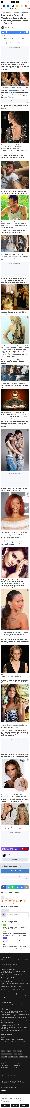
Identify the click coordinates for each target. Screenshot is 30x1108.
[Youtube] (11, 1075)
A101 (15, 1054)
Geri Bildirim (4, 1063)
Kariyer (15, 1062)
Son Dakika (4, 1056)
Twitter (3, 1051)
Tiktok (19, 1054)
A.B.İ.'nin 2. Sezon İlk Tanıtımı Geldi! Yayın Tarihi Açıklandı (14, 974)
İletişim (2, 1070)
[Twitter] (8, 1075)
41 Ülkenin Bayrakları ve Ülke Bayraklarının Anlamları (12, 1039)
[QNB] (17, 5)
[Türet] (22, 5)
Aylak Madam (11, 27)
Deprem (9, 1051)
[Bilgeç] (26, 5)
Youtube (19, 1051)
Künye (15, 1067)
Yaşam (4, 937)
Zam (14, 1051)
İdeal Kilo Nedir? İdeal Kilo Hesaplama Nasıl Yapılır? (12, 1030)
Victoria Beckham (6, 794)
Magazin (8, 12)
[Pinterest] (14, 1075)
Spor (4, 924)
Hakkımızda (3, 1062)
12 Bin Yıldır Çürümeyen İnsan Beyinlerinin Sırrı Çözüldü (14, 940)
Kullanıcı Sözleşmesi (18, 1063)
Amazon (8, 676)
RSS (15, 1069)
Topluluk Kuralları (5, 1067)
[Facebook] (5, 1075)
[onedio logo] (14, 1090)
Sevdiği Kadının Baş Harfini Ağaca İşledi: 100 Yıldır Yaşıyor (14, 995)
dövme (25, 675)
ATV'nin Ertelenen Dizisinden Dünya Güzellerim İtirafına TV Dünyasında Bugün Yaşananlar (14, 947)
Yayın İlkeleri (17, 1065)
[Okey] (8, 5)
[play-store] (13, 1081)
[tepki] (2, 900)
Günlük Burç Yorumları (7, 1054)
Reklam (2, 1069)
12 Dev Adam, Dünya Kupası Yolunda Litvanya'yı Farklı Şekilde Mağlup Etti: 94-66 (15, 928)
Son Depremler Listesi (6, 1002)
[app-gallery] (21, 1081)
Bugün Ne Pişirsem (13, 1056)
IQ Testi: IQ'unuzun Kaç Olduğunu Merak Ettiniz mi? (12, 1044)
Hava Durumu (4, 1000)
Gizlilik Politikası (4, 1065)
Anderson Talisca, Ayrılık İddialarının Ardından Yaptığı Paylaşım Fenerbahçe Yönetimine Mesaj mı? (15, 934)
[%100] (12, 5)
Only (19, 223)
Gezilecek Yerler (23, 1056)
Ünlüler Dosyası (15, 12)
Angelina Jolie (12, 90)
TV (3, 944)
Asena (3, 254)
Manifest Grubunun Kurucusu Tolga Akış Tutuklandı (12, 993)
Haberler (3, 12)
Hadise (7, 347)
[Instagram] (2, 1075)
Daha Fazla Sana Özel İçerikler (14, 870)
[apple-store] (5, 1081)
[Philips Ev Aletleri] (3, 5)
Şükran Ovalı (4, 256)
